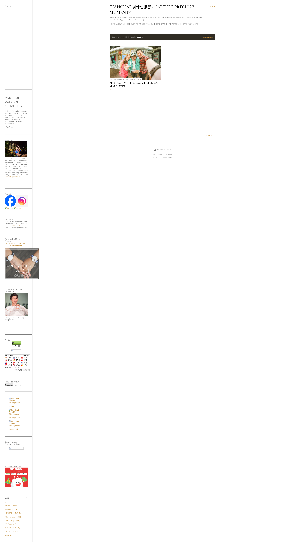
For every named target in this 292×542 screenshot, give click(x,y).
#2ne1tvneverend (12, 517)
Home (112, 24)
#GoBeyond (10, 524)
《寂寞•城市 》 (11, 509)
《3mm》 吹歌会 (12, 506)
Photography (161, 24)
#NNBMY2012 (11, 531)
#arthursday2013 (12, 521)
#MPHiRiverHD (12, 528)
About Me (120, 24)
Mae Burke (168, 154)
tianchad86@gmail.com (12, 177)
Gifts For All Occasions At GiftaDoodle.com (16, 244)
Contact (131, 24)
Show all (208, 37)
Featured (140, 24)
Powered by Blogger (164, 150)
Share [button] (111, 90)
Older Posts (209, 136)
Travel (149, 24)
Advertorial (175, 24)
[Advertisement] (135, 112)
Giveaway (187, 24)
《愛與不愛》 (10, 513)
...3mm (8, 502)
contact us (16, 226)
